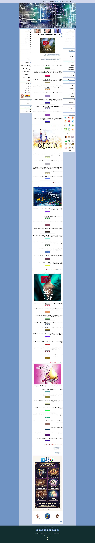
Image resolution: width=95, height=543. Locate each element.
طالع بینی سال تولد (71, 150)
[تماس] (47, 530)
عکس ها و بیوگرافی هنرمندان (26, 111)
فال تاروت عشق (28, 53)
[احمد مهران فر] (57, 31)
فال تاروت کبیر (28, 34)
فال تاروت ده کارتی (27, 51)
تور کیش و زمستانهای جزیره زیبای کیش (26, 65)
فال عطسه (28, 103)
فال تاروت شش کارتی (27, 47)
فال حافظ (71, 1)
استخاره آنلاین (52, 1)
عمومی (57, 521)
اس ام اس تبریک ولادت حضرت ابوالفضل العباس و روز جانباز (48, 4)
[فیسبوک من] (53, 530)
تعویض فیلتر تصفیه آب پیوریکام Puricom (26, 77)
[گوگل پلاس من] (42, 530)
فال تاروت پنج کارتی (27, 45)
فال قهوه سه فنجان (71, 67)
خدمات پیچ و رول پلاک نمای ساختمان (27, 74)
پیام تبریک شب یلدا (27, 92)
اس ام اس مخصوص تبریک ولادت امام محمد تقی (69, 42)
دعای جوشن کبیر (71, 88)
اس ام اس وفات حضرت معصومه (56, 449)
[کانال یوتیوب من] (40, 530)
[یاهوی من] (58, 530)
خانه (74, 1)
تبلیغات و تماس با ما (45, 1)
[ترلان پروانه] (47, 31)
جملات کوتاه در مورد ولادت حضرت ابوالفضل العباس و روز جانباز (52, 57)
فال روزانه (63, 1)
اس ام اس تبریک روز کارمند (70, 44)
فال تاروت (67, 1)
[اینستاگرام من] (50, 530)
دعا (73, 90)
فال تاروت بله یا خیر (27, 57)
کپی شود (47, 67)
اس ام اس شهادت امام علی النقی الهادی (69, 33)
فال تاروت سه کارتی (27, 41)
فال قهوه (72, 65)
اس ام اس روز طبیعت (57, 452)
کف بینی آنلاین (72, 75)
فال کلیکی (72, 96)
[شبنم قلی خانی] (37, 31)
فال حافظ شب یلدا (27, 90)
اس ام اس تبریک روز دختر (56, 448)
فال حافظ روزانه (28, 88)
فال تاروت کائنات (28, 36)
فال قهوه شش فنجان (71, 69)
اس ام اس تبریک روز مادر (70, 46)
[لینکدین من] (37, 530)
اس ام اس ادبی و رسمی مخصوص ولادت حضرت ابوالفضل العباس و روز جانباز (50, 59)
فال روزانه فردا (28, 109)
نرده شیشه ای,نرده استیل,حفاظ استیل (26, 68)
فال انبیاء (72, 59)
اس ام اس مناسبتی (57, 1)
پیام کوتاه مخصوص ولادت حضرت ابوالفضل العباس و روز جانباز (52, 58)
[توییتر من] (45, 530)
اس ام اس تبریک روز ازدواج (56, 447)
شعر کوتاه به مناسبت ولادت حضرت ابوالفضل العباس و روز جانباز (52, 55)
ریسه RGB (72, 108)
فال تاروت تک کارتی (27, 38)
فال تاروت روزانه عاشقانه (26, 55)
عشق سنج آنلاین (71, 102)
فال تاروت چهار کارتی (27, 42)
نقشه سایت (42, 535)
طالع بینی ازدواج (71, 82)
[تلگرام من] (55, 530)
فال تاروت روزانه (28, 32)
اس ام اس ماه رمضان (57, 453)
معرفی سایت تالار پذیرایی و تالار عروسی (26, 71)
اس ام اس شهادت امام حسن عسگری (70, 36)
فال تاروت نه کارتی (27, 49)
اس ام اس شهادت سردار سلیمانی (55, 451)
